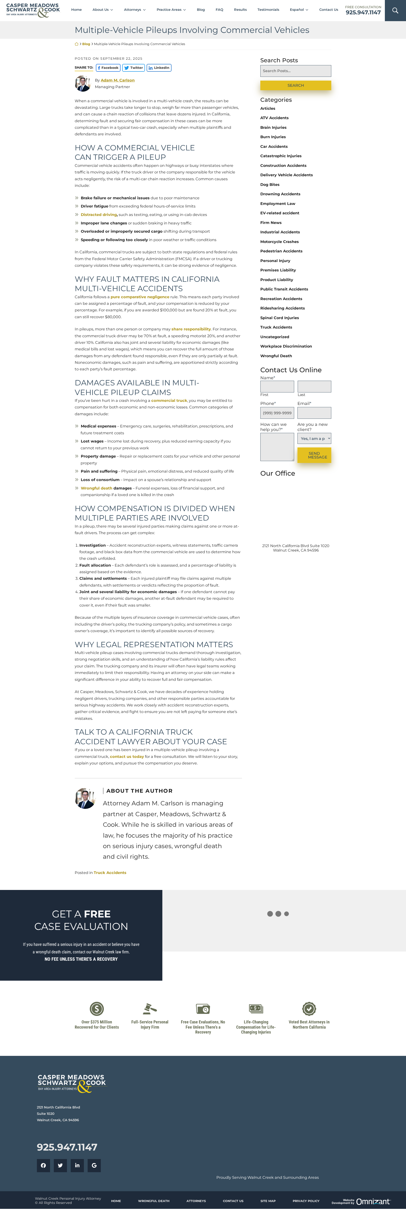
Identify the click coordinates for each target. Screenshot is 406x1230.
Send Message (317, 455)
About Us (101, 10)
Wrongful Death (276, 356)
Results (240, 10)
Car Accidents (274, 146)
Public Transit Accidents (284, 289)
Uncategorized (274, 337)
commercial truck (169, 400)
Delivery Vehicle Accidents (286, 175)
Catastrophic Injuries (281, 156)
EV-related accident (279, 213)
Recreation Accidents (281, 299)
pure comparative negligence (140, 296)
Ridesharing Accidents (282, 308)
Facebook (107, 68)
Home (76, 10)
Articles (267, 108)
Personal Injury (275, 261)
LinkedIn (158, 68)
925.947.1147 (363, 12)
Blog (201, 10)
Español (297, 10)
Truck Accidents (110, 872)
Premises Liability (278, 270)
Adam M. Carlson (118, 80)
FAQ (219, 10)
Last (301, 394)
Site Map (268, 1201)
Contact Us (328, 10)
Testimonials (268, 10)
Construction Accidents (283, 165)
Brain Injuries (273, 127)
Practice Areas (169, 10)
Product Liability (276, 280)
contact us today (127, 756)
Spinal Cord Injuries (279, 318)
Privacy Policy (306, 1201)
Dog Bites (270, 184)
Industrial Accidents (280, 232)
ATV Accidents (274, 118)
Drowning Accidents (280, 194)
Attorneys (132, 10)
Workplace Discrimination (286, 346)
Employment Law (277, 203)
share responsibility (191, 329)
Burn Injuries (273, 137)
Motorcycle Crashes (279, 241)
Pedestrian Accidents (281, 251)
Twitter (132, 68)
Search (296, 85)
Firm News (271, 222)
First (264, 394)
